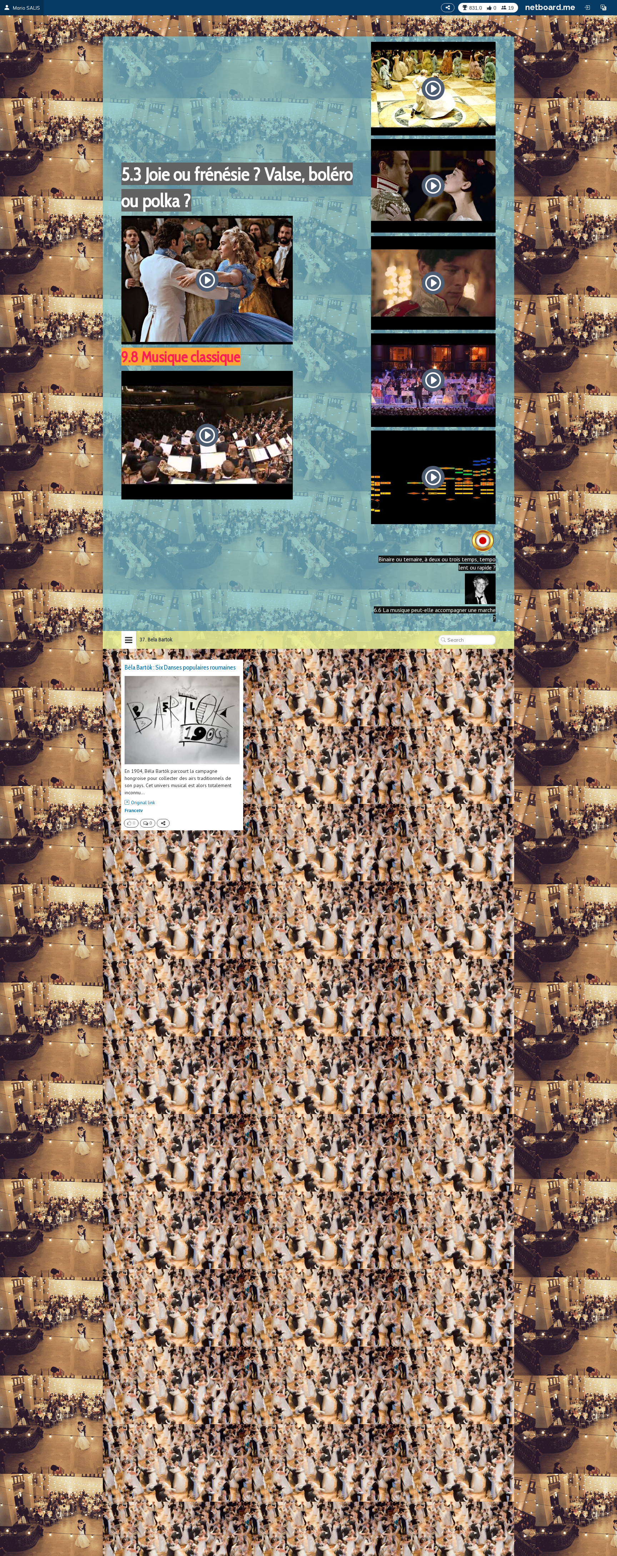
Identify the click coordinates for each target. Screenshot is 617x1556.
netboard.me (550, 7)
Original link (143, 803)
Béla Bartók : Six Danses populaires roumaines (180, 667)
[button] (603, 7)
